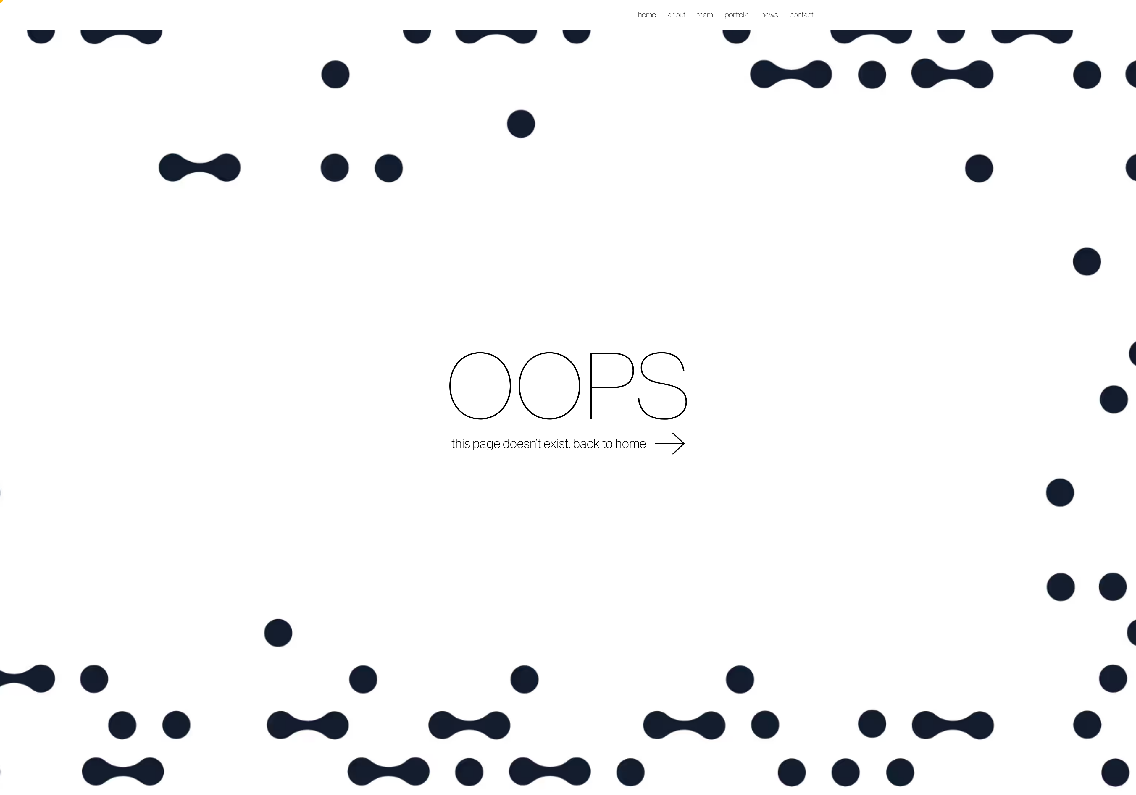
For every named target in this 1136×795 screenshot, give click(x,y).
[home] (346, 14)
